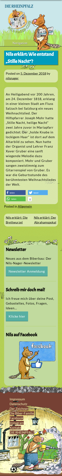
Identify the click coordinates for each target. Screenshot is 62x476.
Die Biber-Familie (22, 413)
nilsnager (12, 78)
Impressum (17, 399)
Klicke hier (17, 316)
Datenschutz (18, 404)
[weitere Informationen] (30, 199)
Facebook (16, 418)
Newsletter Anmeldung (27, 271)
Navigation (19, 43)
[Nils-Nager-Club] (19, 32)
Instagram (17, 423)
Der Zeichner (19, 409)
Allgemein (25, 206)
